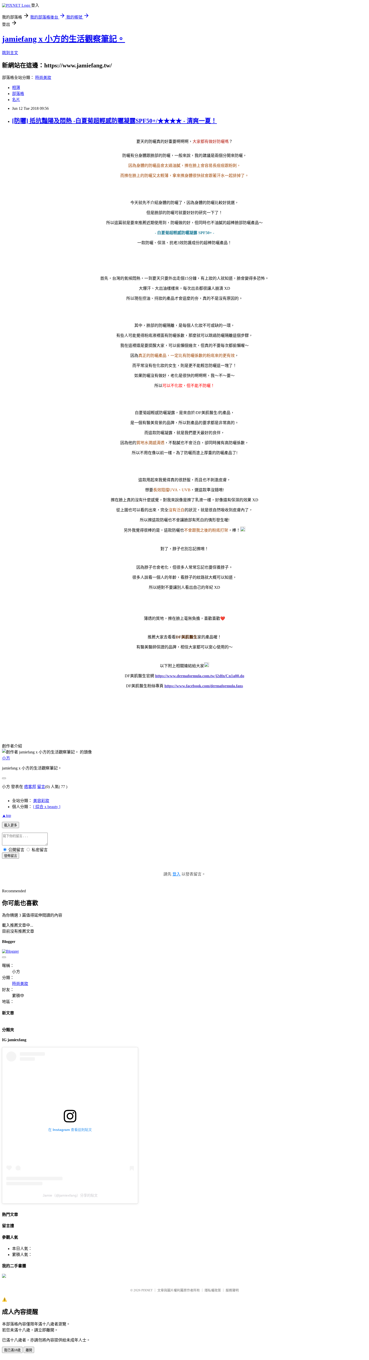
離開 (29, 1350)
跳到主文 (10, 53)
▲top (6, 815)
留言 (41, 787)
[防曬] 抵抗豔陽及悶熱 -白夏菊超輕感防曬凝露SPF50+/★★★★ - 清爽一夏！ (114, 121)
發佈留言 (10, 856)
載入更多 (10, 825)
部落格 (18, 93)
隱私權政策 (213, 1290)
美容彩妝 (41, 801)
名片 (16, 100)
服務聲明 (232, 1290)
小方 (6, 758)
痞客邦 (30, 787)
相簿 (16, 87)
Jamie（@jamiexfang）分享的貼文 (70, 1195)
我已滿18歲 (12, 1350)
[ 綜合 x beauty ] (46, 807)
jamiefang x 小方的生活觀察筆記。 (63, 38)
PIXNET (147, 1290)
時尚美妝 (43, 77)
